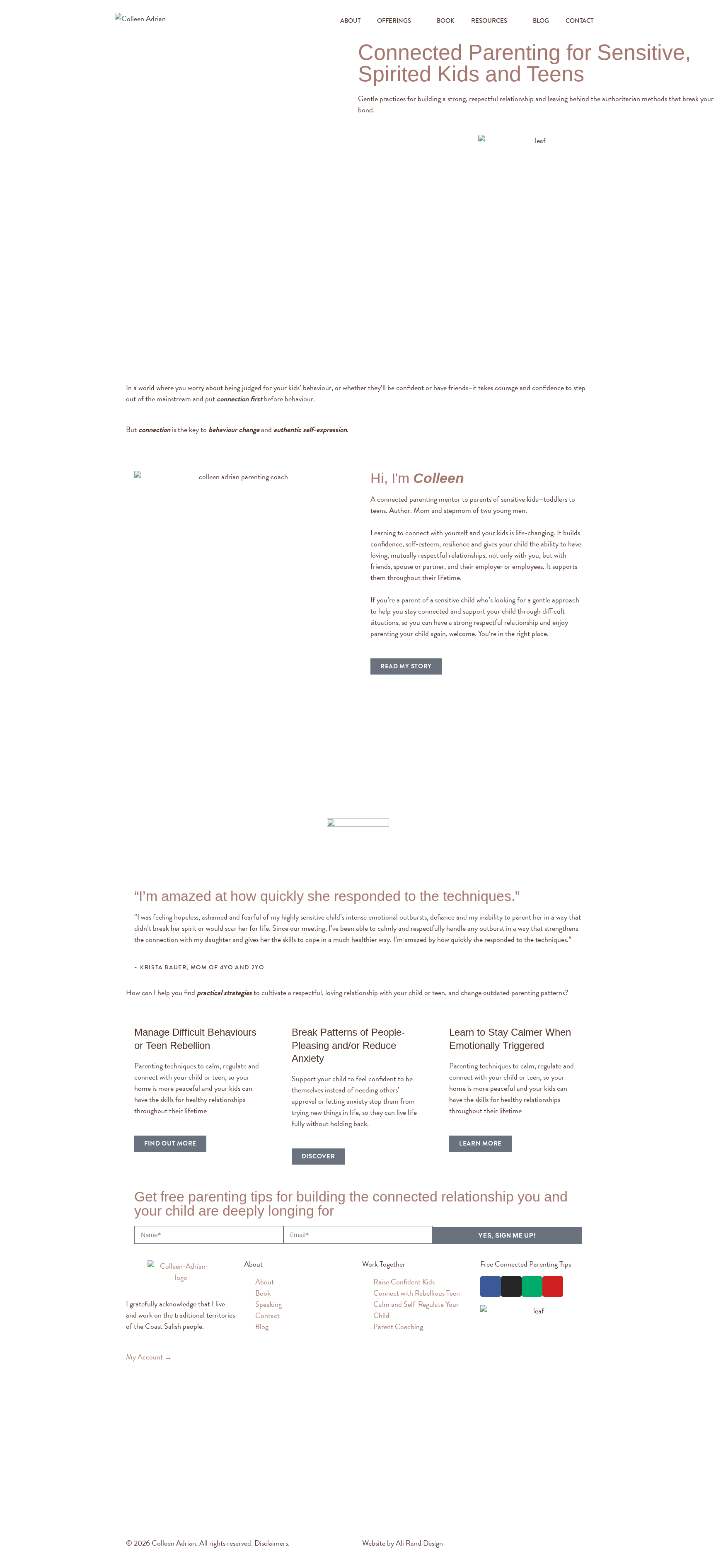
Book (446, 20)
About (350, 20)
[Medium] (532, 1286)
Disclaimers (271, 1543)
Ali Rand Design (419, 1543)
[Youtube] (552, 1286)
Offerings (394, 20)
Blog (541, 20)
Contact (579, 20)
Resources (489, 20)
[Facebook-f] (490, 1286)
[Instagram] (511, 1286)
